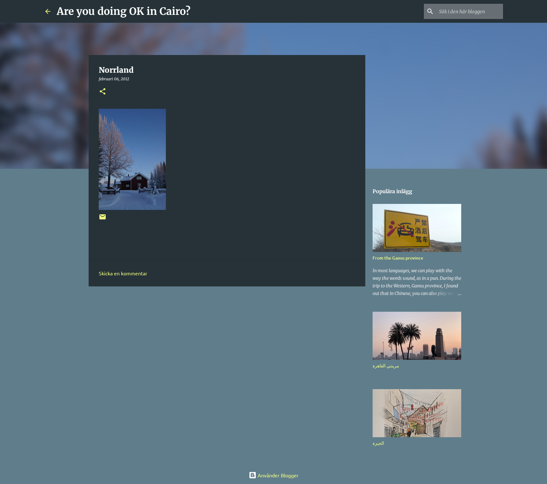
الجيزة (378, 443)
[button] (102, 92)
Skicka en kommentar (123, 273)
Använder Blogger (277, 475)
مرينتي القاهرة (386, 366)
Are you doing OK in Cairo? (124, 11)
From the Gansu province (398, 258)
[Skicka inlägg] (102, 219)
